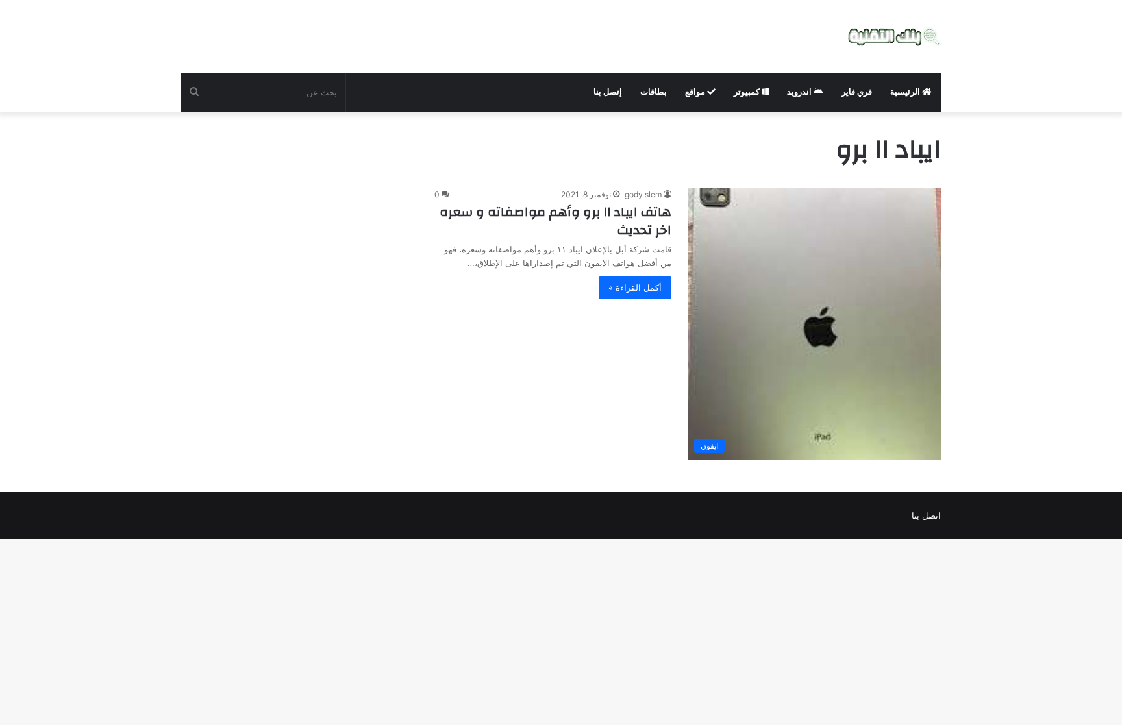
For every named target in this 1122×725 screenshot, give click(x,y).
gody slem (643, 194)
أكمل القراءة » (635, 287)
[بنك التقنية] (894, 36)
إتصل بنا (607, 92)
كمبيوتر (748, 92)
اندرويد (800, 92)
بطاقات (653, 92)
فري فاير (857, 92)
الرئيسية (906, 92)
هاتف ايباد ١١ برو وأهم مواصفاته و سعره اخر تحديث (555, 221)
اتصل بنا (926, 515)
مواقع (696, 92)
